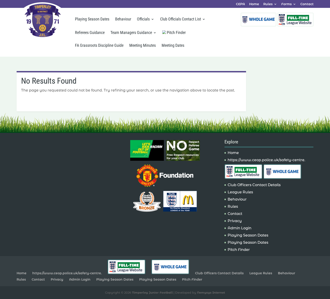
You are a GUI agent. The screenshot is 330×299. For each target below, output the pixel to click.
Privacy (235, 221)
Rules (268, 4)
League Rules (240, 192)
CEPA (240, 4)
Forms (286, 4)
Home (254, 4)
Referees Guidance (90, 33)
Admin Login (239, 228)
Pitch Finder (176, 32)
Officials (143, 19)
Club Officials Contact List (180, 19)
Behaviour (123, 19)
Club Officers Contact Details (254, 185)
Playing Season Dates (92, 19)
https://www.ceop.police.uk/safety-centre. (266, 160)
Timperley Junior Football (152, 292)
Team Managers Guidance (131, 33)
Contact (307, 4)
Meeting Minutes (142, 46)
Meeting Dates (173, 46)
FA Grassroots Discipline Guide (99, 46)
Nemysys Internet (211, 292)
